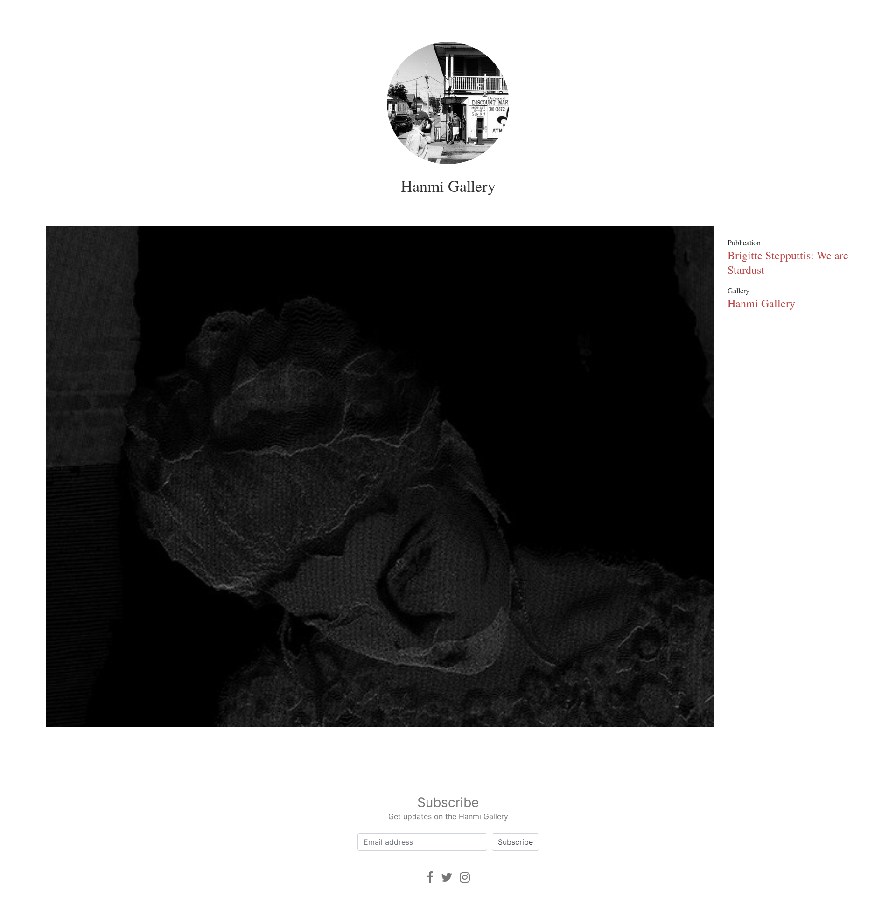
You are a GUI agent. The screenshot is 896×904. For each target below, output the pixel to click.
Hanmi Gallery (448, 185)
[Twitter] (446, 877)
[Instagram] (465, 877)
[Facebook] (430, 877)
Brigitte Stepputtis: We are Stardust (788, 262)
